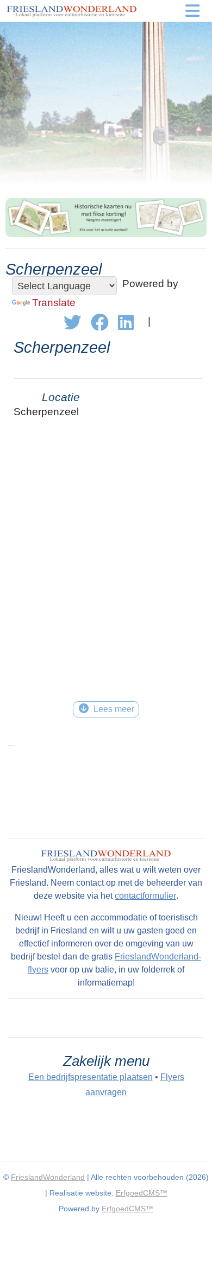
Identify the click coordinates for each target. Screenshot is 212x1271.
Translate (54, 302)
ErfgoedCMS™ (141, 1193)
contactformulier (145, 895)
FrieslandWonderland (48, 1177)
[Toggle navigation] (193, 11)
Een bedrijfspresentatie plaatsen (90, 1077)
